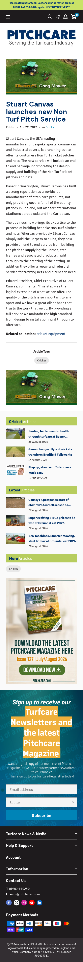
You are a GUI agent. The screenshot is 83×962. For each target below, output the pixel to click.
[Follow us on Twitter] (16, 902)
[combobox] (40, 802)
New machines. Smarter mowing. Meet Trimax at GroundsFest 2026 (52, 538)
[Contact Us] (58, 16)
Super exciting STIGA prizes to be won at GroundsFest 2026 (51, 520)
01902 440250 (19, 888)
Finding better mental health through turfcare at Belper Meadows (48, 434)
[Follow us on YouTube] (32, 902)
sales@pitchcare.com (24, 894)
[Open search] (50, 16)
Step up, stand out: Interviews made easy (49, 469)
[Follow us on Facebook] (9, 902)
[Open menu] (8, 16)
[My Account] (65, 16)
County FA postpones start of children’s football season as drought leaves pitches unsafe (49, 503)
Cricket (13, 568)
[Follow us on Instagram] (24, 902)
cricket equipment (50, 333)
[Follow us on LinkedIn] (39, 902)
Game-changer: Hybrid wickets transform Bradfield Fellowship (50, 451)
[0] (73, 16)
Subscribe (41, 815)
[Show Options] (73, 802)
